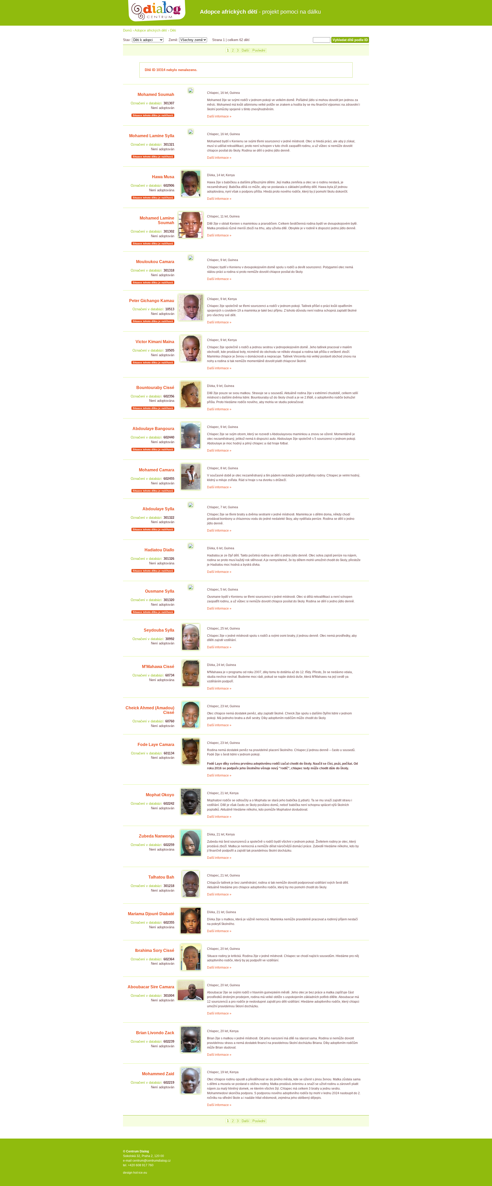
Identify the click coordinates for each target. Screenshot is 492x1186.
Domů (127, 30)
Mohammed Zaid (158, 1074)
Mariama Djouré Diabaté (151, 914)
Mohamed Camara (156, 470)
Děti (173, 30)
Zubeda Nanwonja (156, 836)
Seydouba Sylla (159, 630)
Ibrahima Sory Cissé (154, 950)
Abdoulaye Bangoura (153, 428)
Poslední (258, 50)
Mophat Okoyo (160, 795)
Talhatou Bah (161, 877)
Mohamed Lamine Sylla (151, 136)
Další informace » (219, 116)
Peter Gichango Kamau (151, 300)
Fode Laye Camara (156, 744)
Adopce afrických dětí (151, 30)
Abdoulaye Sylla (158, 509)
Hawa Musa (163, 177)
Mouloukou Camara (155, 262)
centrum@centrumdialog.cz (151, 1160)
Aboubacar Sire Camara (151, 987)
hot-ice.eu (140, 1172)
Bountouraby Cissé (155, 387)
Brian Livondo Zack (155, 1033)
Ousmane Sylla (159, 591)
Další (245, 50)
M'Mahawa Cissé (158, 666)
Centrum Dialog (157, 11)
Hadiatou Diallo (159, 550)
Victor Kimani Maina (155, 342)
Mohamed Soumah (156, 94)
